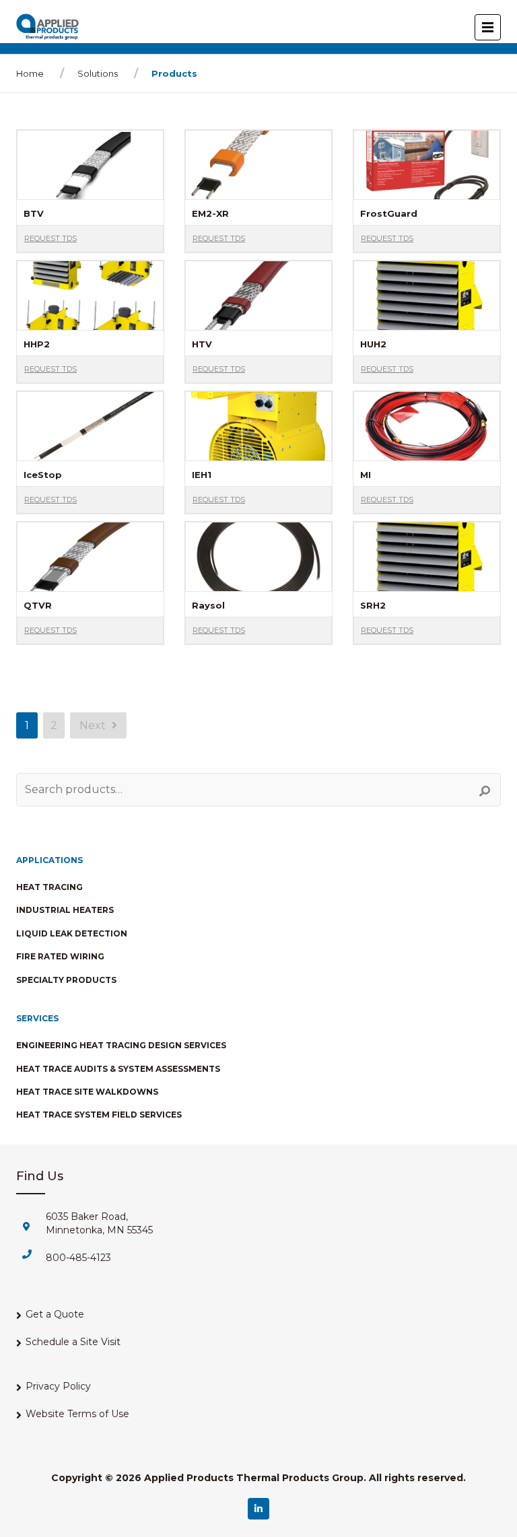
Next (93, 725)
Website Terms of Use (77, 1414)
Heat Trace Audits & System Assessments (118, 1069)
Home (30, 73)
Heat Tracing (49, 887)
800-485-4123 (78, 1258)
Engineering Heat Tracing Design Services (121, 1045)
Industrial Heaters (65, 910)
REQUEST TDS (50, 238)
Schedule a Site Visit (73, 1342)
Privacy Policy (58, 1386)
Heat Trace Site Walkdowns (87, 1092)
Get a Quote (55, 1314)
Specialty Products (66, 980)
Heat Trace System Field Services (99, 1114)
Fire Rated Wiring (60, 956)
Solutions (97, 73)
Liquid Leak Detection (71, 933)
